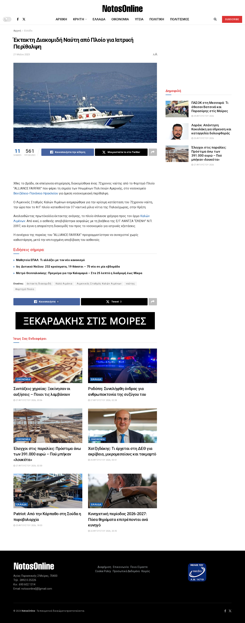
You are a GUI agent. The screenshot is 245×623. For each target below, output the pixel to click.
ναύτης (130, 283)
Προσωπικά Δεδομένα (126, 571)
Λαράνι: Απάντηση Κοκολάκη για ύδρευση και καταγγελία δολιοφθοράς (211, 129)
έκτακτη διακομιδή (39, 283)
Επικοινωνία (121, 566)
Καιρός (145, 571)
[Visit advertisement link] (85, 320)
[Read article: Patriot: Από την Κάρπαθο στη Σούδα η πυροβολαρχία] (47, 491)
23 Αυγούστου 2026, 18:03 (28, 525)
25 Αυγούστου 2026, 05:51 (103, 460)
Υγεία (139, 19)
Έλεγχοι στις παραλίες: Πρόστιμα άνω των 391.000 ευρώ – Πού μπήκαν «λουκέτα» (47, 454)
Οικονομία (120, 19)
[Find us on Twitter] (23, 19)
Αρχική (61, 19)
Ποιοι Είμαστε (138, 566)
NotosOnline (28, 611)
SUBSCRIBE (232, 19)
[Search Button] (215, 19)
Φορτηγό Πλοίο (24, 289)
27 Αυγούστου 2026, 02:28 (103, 400)
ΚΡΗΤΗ (78, 19)
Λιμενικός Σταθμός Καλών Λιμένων (99, 283)
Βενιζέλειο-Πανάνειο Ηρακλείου (35, 193)
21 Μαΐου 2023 (21, 54)
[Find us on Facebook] (18, 19)
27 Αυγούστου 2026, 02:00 (28, 465)
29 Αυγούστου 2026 (203, 116)
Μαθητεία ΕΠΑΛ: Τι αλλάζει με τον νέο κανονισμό (50, 260)
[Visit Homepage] (122, 7)
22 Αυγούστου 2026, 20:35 (103, 531)
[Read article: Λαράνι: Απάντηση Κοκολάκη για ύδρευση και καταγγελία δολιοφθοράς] (177, 131)
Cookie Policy (103, 571)
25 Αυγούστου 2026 (203, 138)
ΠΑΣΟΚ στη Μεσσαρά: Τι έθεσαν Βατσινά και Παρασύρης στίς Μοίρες (209, 107)
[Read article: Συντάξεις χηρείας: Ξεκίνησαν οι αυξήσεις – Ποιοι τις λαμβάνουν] (47, 366)
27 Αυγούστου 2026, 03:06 (28, 400)
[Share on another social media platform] (153, 152)
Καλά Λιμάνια (64, 283)
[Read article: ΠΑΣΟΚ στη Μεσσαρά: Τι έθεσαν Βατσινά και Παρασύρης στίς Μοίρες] (177, 109)
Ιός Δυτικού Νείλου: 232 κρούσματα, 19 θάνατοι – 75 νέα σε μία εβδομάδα (68, 266)
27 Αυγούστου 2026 (203, 165)
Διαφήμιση (104, 566)
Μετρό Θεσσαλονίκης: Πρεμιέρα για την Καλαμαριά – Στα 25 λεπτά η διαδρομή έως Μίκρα (79, 273)
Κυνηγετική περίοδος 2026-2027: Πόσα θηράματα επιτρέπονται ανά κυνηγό (118, 519)
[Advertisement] (85, 171)
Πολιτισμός (179, 19)
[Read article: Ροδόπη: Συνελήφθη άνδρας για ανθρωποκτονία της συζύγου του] (122, 366)
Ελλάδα (99, 19)
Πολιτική (156, 19)
